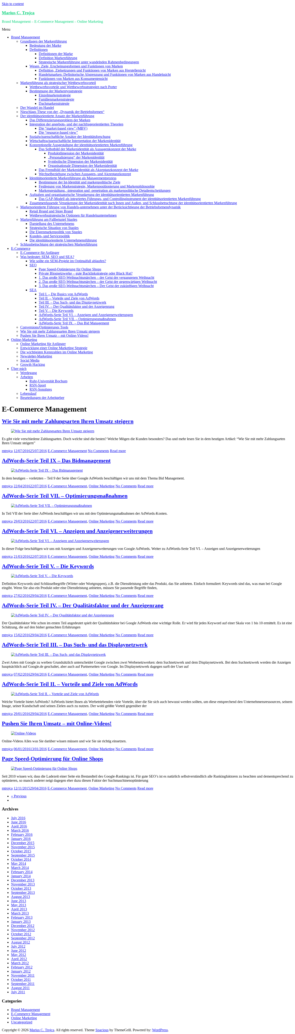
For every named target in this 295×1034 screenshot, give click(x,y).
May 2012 (18, 955)
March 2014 (20, 868)
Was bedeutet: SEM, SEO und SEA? (47, 257)
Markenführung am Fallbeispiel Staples (48, 219)
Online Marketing (102, 486)
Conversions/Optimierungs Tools (44, 327)
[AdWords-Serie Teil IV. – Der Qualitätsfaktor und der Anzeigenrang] (62, 615)
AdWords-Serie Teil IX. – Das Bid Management (74, 323)
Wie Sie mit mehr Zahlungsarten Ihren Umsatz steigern (60, 331)
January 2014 (21, 876)
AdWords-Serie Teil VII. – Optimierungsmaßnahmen (77, 319)
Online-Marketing (24, 340)
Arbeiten (26, 377)
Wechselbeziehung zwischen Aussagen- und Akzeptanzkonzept (85, 174)
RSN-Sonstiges (41, 389)
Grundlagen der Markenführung (43, 41)
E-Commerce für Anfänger (39, 253)
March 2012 (20, 963)
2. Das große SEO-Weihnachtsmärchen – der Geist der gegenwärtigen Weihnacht (98, 282)
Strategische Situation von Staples (54, 228)
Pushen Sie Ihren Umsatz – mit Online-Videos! (54, 335)
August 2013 (20, 897)
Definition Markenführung (58, 58)
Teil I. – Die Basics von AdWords (63, 294)
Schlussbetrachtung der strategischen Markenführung (58, 244)
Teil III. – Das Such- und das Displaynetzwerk (72, 302)
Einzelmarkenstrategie (55, 95)
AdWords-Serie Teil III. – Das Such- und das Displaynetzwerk (75, 645)
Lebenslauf (28, 393)
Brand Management (25, 37)
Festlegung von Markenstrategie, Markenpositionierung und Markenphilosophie (97, 186)
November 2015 (23, 847)
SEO (33, 265)
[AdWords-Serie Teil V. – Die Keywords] (42, 576)
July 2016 (18, 818)
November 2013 (23, 884)
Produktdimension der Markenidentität (76, 153)
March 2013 (20, 913)
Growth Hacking (32, 364)
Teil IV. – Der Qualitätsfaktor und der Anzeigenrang (76, 306)
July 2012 (18, 946)
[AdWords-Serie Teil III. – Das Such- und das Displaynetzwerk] (58, 654)
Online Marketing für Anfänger (43, 344)
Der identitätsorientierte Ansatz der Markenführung (57, 116)
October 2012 (21, 934)
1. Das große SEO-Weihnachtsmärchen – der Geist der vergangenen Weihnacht (96, 277)
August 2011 (20, 988)
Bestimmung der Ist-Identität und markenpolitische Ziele (79, 182)
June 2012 (18, 951)
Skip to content (13, 4)
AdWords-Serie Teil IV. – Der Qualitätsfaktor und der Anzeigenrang (82, 605)
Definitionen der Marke (56, 54)
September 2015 (23, 855)
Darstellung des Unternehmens (52, 224)
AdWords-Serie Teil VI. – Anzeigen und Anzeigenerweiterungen (86, 315)
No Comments (98, 451)
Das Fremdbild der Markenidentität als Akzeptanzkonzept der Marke (88, 170)
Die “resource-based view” (58, 132)
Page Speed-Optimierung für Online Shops (70, 269)
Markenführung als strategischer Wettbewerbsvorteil (58, 83)
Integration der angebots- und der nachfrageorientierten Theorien (76, 124)
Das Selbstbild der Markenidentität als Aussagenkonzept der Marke (87, 149)
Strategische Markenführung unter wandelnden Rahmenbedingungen (89, 62)
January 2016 (21, 839)
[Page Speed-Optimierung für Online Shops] (44, 768)
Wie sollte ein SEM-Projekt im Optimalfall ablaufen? (68, 261)
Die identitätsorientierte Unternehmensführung (63, 240)
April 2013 (19, 909)
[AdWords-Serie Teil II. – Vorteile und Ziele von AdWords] (55, 694)
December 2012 (22, 926)
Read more (118, 451)
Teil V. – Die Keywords (56, 311)
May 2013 (18, 905)
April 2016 (19, 826)
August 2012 (20, 942)
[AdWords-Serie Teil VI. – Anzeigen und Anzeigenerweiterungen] (60, 541)
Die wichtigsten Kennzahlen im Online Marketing (56, 352)
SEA (33, 290)
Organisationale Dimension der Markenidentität (82, 166)
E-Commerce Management (67, 451)
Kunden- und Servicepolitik (50, 236)
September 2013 (23, 893)
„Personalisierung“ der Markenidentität (76, 157)
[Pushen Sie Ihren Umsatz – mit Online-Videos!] (23, 733)
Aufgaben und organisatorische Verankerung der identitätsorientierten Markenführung (92, 195)
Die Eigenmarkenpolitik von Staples (56, 232)
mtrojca (7, 451)
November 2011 (23, 975)
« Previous (19, 796)
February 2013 (21, 917)
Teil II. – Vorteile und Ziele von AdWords (69, 298)
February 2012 (21, 967)
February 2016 (21, 834)
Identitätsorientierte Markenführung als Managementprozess (73, 178)
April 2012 (19, 959)
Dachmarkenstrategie (54, 103)
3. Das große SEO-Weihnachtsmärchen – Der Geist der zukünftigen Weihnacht (96, 286)
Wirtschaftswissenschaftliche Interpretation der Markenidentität (75, 141)
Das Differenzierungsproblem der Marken (60, 120)
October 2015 (21, 851)
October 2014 (21, 859)
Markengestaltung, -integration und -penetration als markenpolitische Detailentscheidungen (105, 190)
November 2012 (23, 930)
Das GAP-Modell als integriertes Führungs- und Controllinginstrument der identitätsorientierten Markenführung (120, 199)
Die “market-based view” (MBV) (63, 128)
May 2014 (18, 864)
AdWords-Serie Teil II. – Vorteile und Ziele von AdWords (70, 684)
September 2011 (23, 984)
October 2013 (21, 888)
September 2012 (23, 938)
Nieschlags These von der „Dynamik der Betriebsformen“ (62, 112)
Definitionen (39, 50)
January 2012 (21, 971)
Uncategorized (21, 1022)
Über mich (19, 369)
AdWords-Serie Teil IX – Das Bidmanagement (56, 461)
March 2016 (20, 830)
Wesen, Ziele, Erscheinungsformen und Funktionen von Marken (76, 66)
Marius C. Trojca (18, 12)
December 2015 (22, 843)
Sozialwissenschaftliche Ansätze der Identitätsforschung (70, 137)
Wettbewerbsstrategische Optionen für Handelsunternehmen (73, 215)
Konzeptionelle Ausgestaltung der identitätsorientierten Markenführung (81, 145)
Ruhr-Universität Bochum (48, 381)
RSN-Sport (38, 385)
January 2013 (21, 922)
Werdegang (28, 373)
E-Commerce (20, 248)
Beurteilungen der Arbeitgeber (42, 398)
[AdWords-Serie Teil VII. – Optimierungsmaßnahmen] (51, 506)
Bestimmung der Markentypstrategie (56, 91)
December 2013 (22, 880)
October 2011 (21, 980)
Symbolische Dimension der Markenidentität (80, 161)
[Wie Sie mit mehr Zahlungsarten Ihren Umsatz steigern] (52, 431)
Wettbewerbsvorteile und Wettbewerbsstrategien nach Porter (73, 87)
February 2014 (21, 872)
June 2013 (18, 901)
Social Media (29, 360)
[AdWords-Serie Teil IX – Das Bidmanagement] (47, 470)
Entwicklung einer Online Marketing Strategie (53, 348)
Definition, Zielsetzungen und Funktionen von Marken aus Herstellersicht (92, 70)
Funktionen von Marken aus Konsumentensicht (73, 79)
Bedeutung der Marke (45, 45)
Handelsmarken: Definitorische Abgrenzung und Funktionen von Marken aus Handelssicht (105, 74)
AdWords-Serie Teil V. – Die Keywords (48, 566)
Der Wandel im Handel (37, 108)
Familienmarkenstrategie (56, 99)
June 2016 (18, 822)
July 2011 (18, 992)
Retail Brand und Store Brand (51, 211)
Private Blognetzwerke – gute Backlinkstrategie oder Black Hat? (86, 273)
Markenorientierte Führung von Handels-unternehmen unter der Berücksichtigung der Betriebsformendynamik (100, 207)
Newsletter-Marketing (36, 356)
